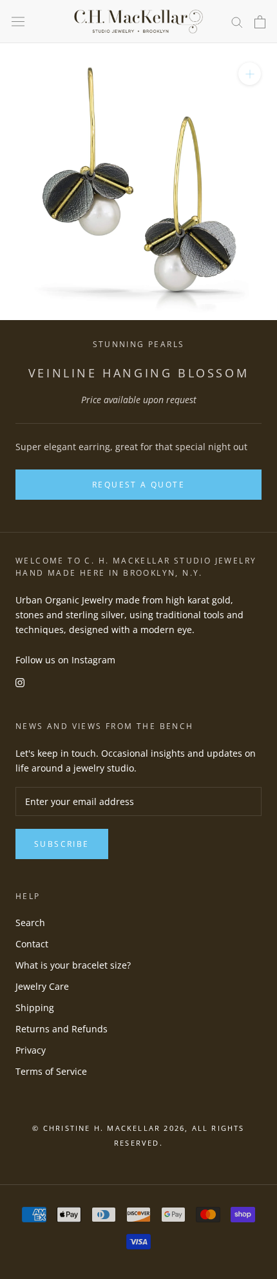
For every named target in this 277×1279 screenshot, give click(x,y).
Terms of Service (51, 1071)
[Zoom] (249, 73)
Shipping (34, 1007)
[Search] (237, 21)
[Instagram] (19, 681)
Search (30, 922)
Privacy (30, 1050)
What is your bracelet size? (73, 965)
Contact (31, 944)
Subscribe (62, 843)
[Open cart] (259, 21)
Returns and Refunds (61, 1029)
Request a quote (138, 484)
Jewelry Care (42, 986)
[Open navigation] (18, 22)
